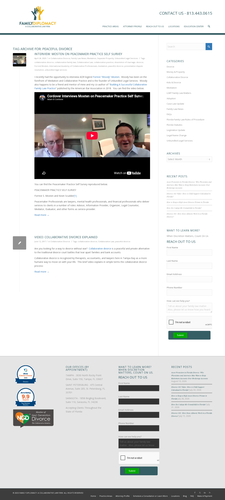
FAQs (169, 114)
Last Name (172, 260)
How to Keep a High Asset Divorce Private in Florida (188, 202)
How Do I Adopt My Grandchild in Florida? (184, 208)
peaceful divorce (115, 66)
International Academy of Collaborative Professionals (73, 66)
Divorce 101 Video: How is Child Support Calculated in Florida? (187, 388)
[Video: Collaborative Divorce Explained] (19, 243)
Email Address (174, 274)
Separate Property (105, 58)
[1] (75, 195)
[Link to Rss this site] (209, 492)
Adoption (171, 98)
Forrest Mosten (41, 66)
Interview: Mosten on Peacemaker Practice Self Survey (78, 54)
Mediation (91, 58)
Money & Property (176, 71)
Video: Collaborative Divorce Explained (66, 237)
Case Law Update (175, 103)
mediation (102, 66)
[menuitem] (110, 16)
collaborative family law (65, 62)
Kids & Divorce (174, 82)
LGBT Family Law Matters (179, 92)
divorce (139, 62)
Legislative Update (176, 130)
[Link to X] (199, 492)
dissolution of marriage (124, 62)
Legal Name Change (177, 135)
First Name (172, 247)
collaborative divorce (44, 62)
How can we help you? (178, 300)
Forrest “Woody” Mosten (106, 76)
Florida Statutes (174, 124)
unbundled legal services (56, 70)
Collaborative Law (85, 62)
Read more (41, 214)
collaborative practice (103, 62)
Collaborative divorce (100, 248)
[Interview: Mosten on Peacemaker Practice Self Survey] (19, 59)
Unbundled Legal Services (126, 58)
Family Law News (78, 58)
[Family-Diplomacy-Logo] (37, 16)
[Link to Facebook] (194, 492)
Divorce (170, 66)
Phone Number (174, 287)
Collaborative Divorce (60, 58)
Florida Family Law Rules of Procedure (185, 119)
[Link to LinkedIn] (204, 492)
